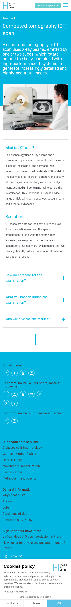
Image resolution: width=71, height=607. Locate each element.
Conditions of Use (15, 514)
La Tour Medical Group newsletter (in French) (33, 537)
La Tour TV (15, 556)
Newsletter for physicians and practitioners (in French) (35, 545)
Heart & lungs (12, 460)
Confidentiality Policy (17, 520)
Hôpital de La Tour (9, 5)
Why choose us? (14, 495)
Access (8, 501)
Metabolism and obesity (19, 478)
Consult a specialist (48, 5)
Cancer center (12, 472)
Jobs (6, 507)
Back (13, 18)
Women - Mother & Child (19, 454)
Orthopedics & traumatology (22, 448)
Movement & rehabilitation (21, 466)
